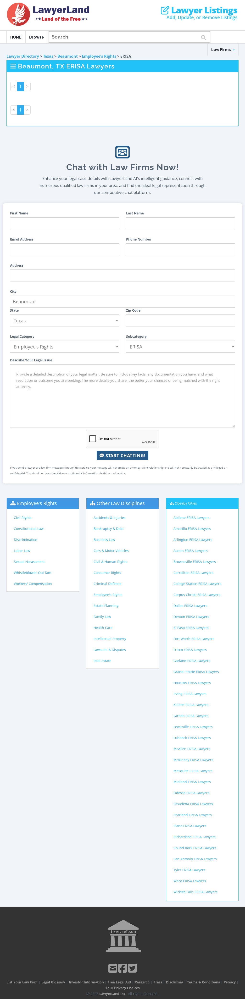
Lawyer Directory (22, 56)
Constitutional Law (29, 528)
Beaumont (67, 56)
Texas (48, 56)
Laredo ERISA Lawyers (190, 715)
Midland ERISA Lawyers (192, 782)
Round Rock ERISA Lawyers (194, 848)
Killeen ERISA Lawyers (190, 704)
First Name (19, 213)
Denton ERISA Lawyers (191, 616)
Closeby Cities (186, 503)
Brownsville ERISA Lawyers (194, 561)
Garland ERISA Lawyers (191, 660)
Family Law (102, 616)
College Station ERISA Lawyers (197, 583)
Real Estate (102, 660)
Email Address (21, 239)
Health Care (103, 627)
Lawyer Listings (203, 10)
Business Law (104, 539)
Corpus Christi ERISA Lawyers (196, 594)
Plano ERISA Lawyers (189, 826)
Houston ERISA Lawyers (192, 682)
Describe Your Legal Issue (31, 360)
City (13, 291)
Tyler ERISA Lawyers (189, 870)
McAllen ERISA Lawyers (191, 748)
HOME (16, 37)
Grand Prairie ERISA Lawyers (196, 671)
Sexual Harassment (29, 561)
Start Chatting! (124, 455)
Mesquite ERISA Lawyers (192, 771)
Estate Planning (106, 605)
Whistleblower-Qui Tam (32, 572)
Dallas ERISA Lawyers (190, 605)
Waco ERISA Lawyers (189, 881)
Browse (36, 37)
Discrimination (25, 539)
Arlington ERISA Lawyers (192, 539)
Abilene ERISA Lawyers (191, 517)
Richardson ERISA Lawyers (194, 837)
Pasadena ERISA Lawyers (193, 804)
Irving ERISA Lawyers (189, 693)
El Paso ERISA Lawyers (191, 627)
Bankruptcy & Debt (109, 528)
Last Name (135, 213)
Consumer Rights (107, 572)
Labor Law (22, 550)
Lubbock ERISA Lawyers (192, 737)
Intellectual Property (110, 638)
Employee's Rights (99, 56)
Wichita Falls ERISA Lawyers (195, 892)
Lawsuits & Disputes (110, 649)
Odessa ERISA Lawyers (191, 793)
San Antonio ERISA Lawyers (195, 859)
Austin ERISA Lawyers (190, 550)
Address (16, 265)
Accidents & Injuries (110, 517)
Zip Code (133, 310)
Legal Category (22, 336)
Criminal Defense (107, 583)
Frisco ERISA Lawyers (190, 649)
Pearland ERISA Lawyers (192, 815)
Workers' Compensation (33, 583)
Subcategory (136, 336)
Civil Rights (23, 517)
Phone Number (138, 239)
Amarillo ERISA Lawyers (192, 528)
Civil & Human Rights (110, 561)
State (14, 310)
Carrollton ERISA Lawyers (193, 572)
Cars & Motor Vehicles (111, 550)
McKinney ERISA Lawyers (193, 760)
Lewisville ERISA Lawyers (193, 726)
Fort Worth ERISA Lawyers (193, 638)
